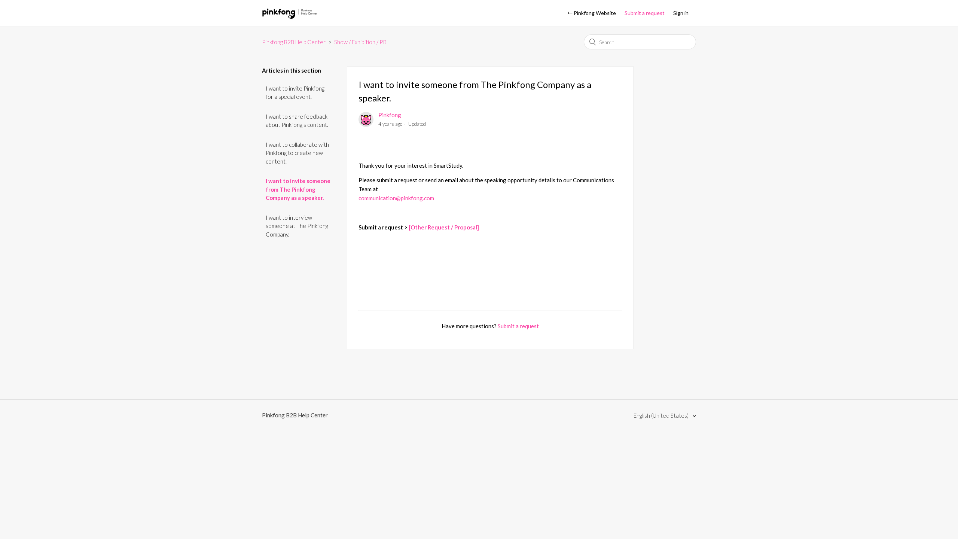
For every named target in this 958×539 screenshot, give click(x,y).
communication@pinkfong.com (396, 198)
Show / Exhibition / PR (360, 42)
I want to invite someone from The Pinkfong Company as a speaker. (298, 189)
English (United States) (662, 415)
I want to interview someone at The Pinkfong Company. (297, 226)
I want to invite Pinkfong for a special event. (295, 92)
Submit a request (645, 13)
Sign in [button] (681, 13)
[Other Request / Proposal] (444, 227)
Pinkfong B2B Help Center (294, 42)
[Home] (290, 16)
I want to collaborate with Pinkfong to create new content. (297, 153)
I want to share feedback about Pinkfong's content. (297, 120)
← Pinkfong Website (591, 13)
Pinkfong (389, 115)
